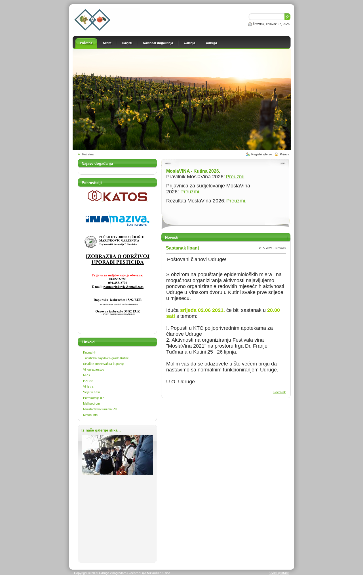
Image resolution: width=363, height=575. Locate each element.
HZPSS (88, 380)
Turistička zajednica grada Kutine (106, 358)
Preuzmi (235, 176)
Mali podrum (91, 403)
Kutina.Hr (89, 352)
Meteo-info (90, 415)
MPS (86, 375)
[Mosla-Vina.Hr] (106, 31)
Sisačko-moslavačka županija (103, 363)
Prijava (284, 154)
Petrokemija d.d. (94, 397)
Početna (88, 154)
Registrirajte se (261, 154)
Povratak (279, 392)
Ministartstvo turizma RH (100, 409)
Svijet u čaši (91, 392)
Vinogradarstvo (93, 369)
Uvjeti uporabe (279, 572)
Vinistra (88, 386)
